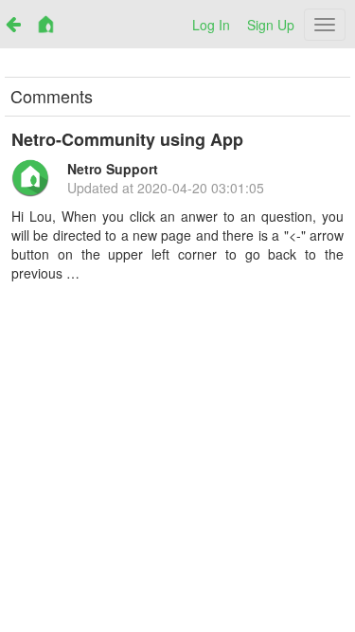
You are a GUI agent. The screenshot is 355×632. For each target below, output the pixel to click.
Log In (211, 24)
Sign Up (270, 24)
